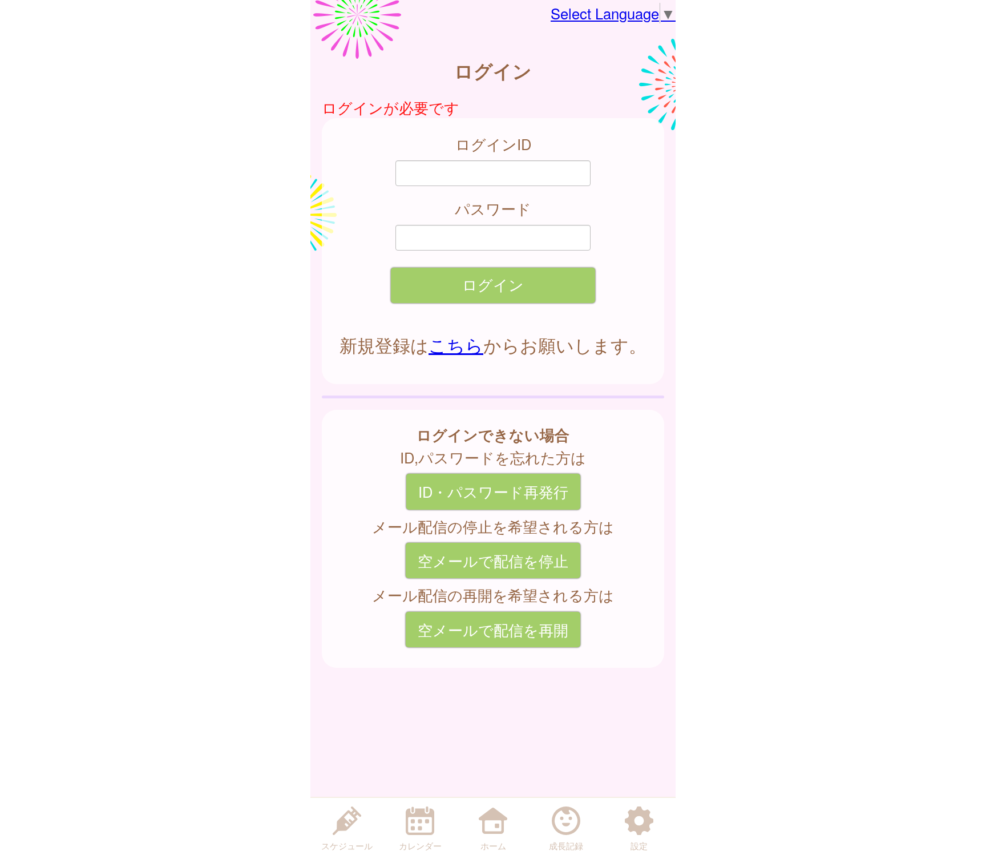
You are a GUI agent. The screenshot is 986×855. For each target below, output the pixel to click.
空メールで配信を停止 (493, 560)
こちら (456, 344)
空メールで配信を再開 (493, 629)
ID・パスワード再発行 (493, 491)
